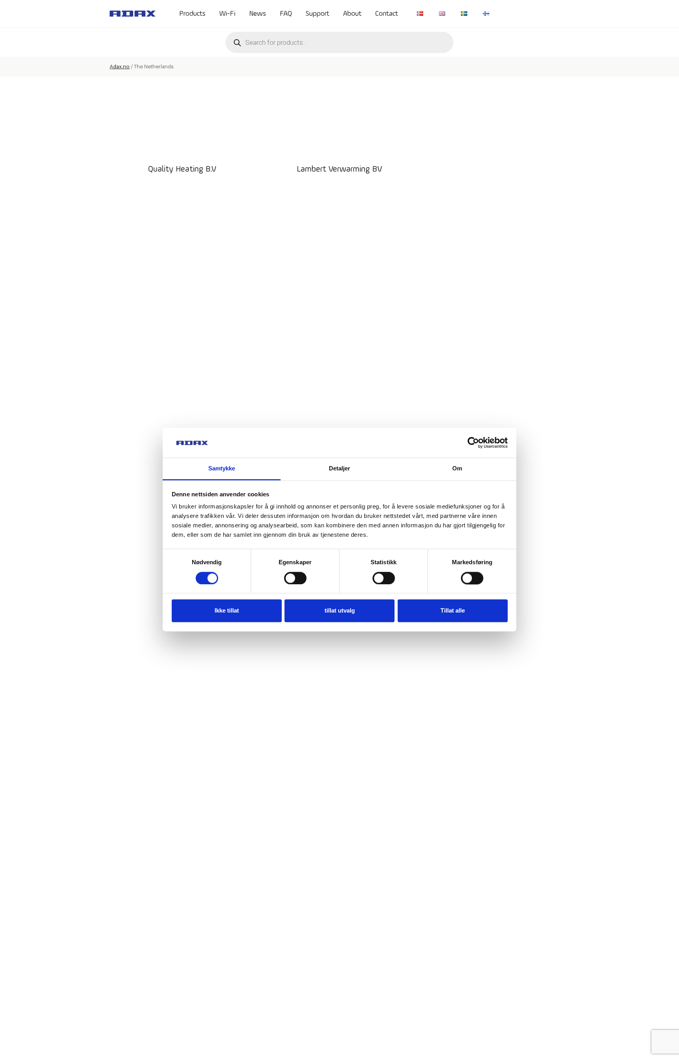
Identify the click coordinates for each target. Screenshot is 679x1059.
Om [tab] (457, 468)
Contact (386, 13)
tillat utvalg (340, 610)
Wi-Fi (227, 13)
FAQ (286, 13)
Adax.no (120, 66)
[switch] (295, 578)
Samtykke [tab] (221, 468)
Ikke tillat (227, 610)
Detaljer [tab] (340, 468)
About (352, 13)
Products (192, 13)
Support (317, 13)
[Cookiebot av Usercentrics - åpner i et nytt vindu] (473, 442)
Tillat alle (452, 610)
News (257, 13)
